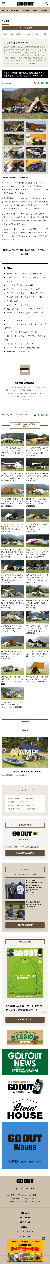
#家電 (10, 798)
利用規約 (15, 1198)
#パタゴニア (30, 809)
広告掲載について (36, 1195)
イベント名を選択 (25, 27)
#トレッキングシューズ (26, 805)
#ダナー (11, 805)
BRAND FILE (25, 1231)
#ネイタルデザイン (15, 809)
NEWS (25, 1212)
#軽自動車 (12, 802)
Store (44, 10)
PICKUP (14, 10)
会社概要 (10, 1195)
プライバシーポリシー (29, 1198)
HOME (4, 34)
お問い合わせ (22, 1195)
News (5, 10)
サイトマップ (35, 1201)
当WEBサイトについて (18, 1201)
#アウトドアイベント (27, 802)
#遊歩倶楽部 (30, 798)
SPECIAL (25, 10)
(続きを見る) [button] (25, 399)
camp (18, 34)
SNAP (35, 10)
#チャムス (19, 798)
